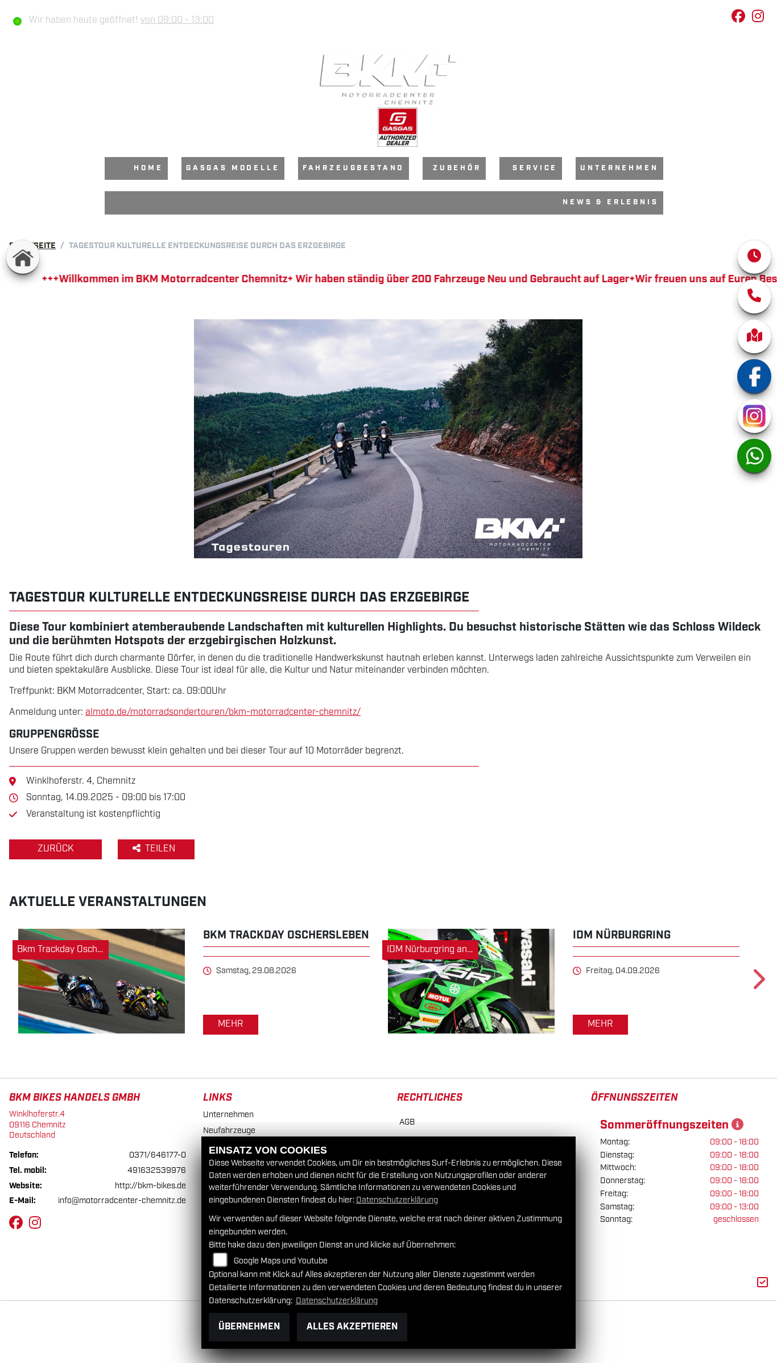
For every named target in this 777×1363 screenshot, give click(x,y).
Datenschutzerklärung (397, 1200)
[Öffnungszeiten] (754, 257)
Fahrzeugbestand (354, 168)
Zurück (55, 849)
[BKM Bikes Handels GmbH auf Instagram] (760, 18)
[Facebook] (754, 376)
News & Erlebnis (611, 202)
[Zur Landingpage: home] (23, 257)
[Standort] (754, 336)
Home (148, 168)
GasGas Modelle (233, 168)
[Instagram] (754, 416)
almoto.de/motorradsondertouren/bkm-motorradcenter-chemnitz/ (223, 712)
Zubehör (457, 168)
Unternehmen (619, 168)
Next (758, 983)
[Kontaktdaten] (754, 296)
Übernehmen (249, 1327)
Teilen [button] (161, 849)
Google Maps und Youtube (281, 1260)
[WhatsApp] (754, 456)
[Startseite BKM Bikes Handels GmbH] (388, 79)
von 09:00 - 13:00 (177, 20)
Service (535, 168)
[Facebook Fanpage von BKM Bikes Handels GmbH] (741, 18)
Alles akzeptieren (352, 1327)
